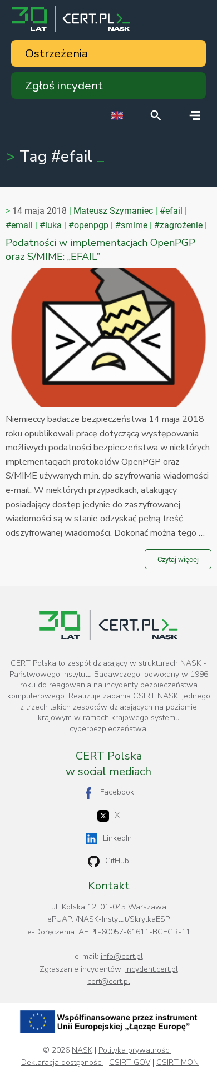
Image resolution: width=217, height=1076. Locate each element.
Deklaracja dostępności (62, 1063)
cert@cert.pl (108, 981)
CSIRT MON (177, 1063)
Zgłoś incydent (64, 85)
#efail (171, 210)
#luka (51, 225)
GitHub (117, 861)
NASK (82, 1050)
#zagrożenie (178, 225)
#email (19, 225)
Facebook (117, 792)
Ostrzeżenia (56, 53)
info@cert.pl (122, 956)
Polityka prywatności (134, 1050)
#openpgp (88, 225)
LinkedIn (117, 838)
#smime (131, 225)
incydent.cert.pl (151, 969)
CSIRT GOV (129, 1063)
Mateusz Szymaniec (113, 210)
